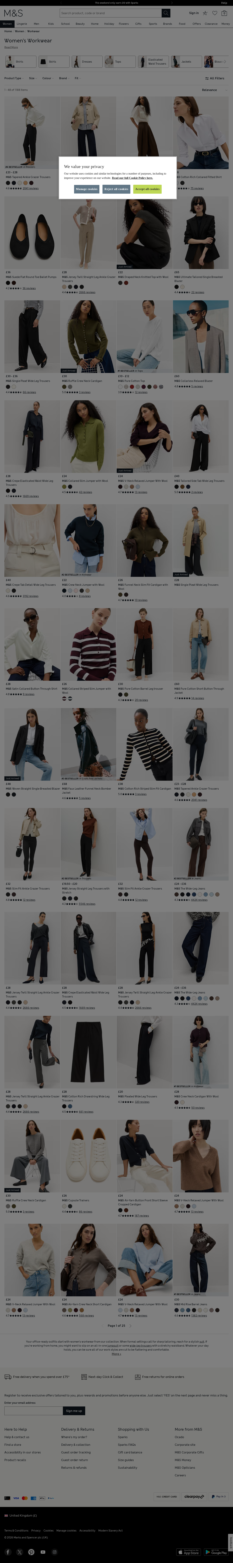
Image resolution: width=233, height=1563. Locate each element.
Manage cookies (87, 189)
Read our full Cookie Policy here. (132, 177)
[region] (118, 177)
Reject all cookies (116, 189)
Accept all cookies (147, 189)
